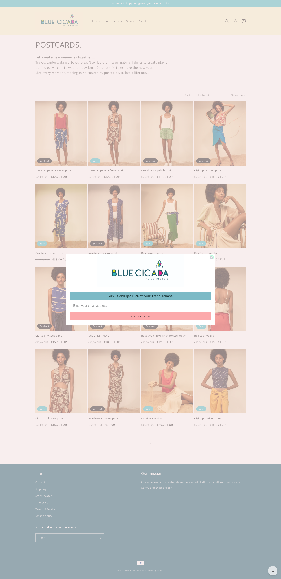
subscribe (140, 316)
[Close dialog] (212, 257)
